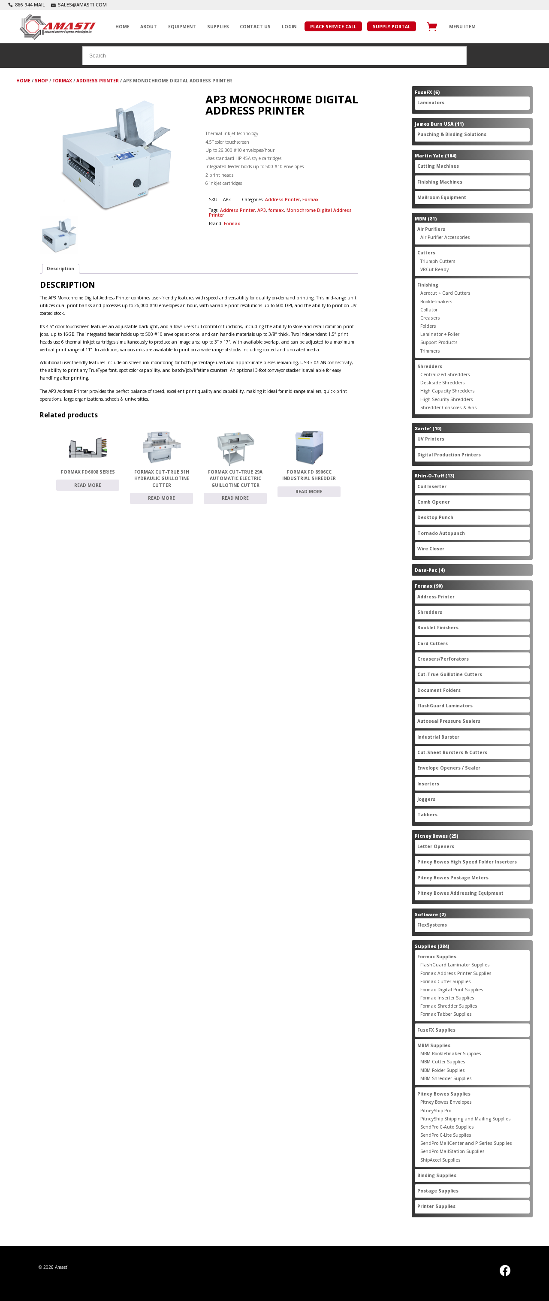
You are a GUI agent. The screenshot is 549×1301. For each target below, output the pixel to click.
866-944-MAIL (30, 5)
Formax (62, 81)
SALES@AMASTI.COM (82, 5)
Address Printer (97, 81)
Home (23, 81)
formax (276, 210)
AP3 (261, 210)
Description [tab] (60, 269)
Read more (87, 485)
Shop (41, 81)
